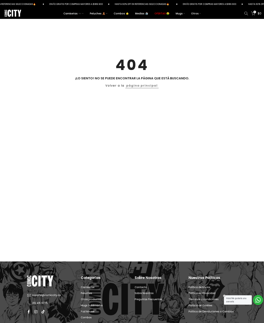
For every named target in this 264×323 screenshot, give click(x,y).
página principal (142, 85)
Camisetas (87, 287)
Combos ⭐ (121, 13)
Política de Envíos (199, 287)
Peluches (86, 293)
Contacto (141, 287)
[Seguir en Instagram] (36, 311)
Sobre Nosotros (144, 293)
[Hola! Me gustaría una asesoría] (258, 300)
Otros (195, 13)
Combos (86, 317)
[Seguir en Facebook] (29, 311)
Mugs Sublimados (92, 305)
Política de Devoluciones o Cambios (211, 311)
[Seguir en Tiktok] (43, 311)
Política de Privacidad (202, 293)
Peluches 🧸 (97, 13)
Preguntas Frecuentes (148, 299)
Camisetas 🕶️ (72, 13)
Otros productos (91, 299)
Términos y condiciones (204, 299)
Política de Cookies (200, 305)
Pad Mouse (87, 311)
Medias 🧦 (141, 13)
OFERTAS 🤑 (161, 13)
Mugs (179, 13)
